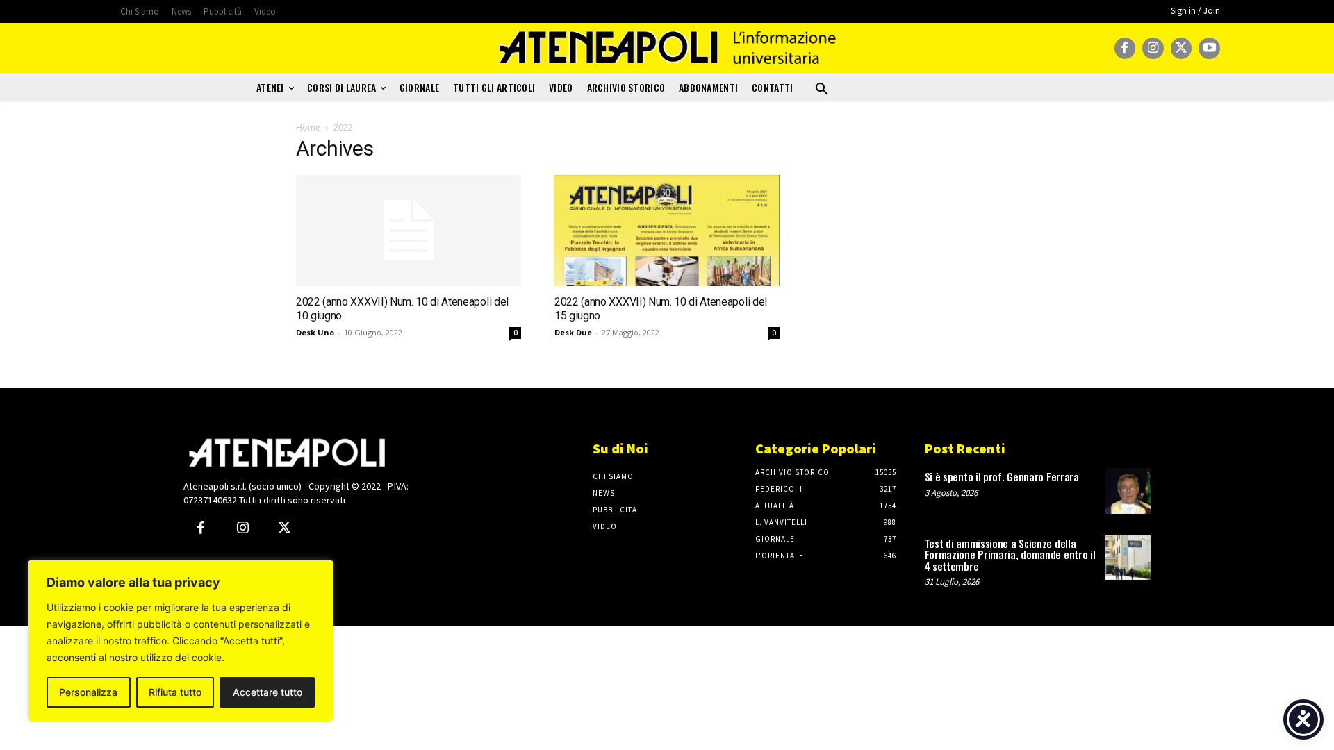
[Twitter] (1181, 48)
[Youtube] (1209, 48)
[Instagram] (1153, 48)
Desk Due (573, 332)
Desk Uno (315, 332)
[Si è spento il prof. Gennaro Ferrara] (1128, 490)
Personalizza (88, 692)
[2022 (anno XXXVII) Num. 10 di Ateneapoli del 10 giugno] (408, 230)
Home (308, 127)
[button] (822, 89)
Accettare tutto (267, 692)
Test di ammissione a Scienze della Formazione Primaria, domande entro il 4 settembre (1010, 554)
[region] (181, 641)
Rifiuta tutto (175, 692)
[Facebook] (1125, 48)
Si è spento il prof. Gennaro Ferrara (1002, 476)
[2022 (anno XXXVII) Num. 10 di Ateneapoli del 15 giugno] (667, 230)
